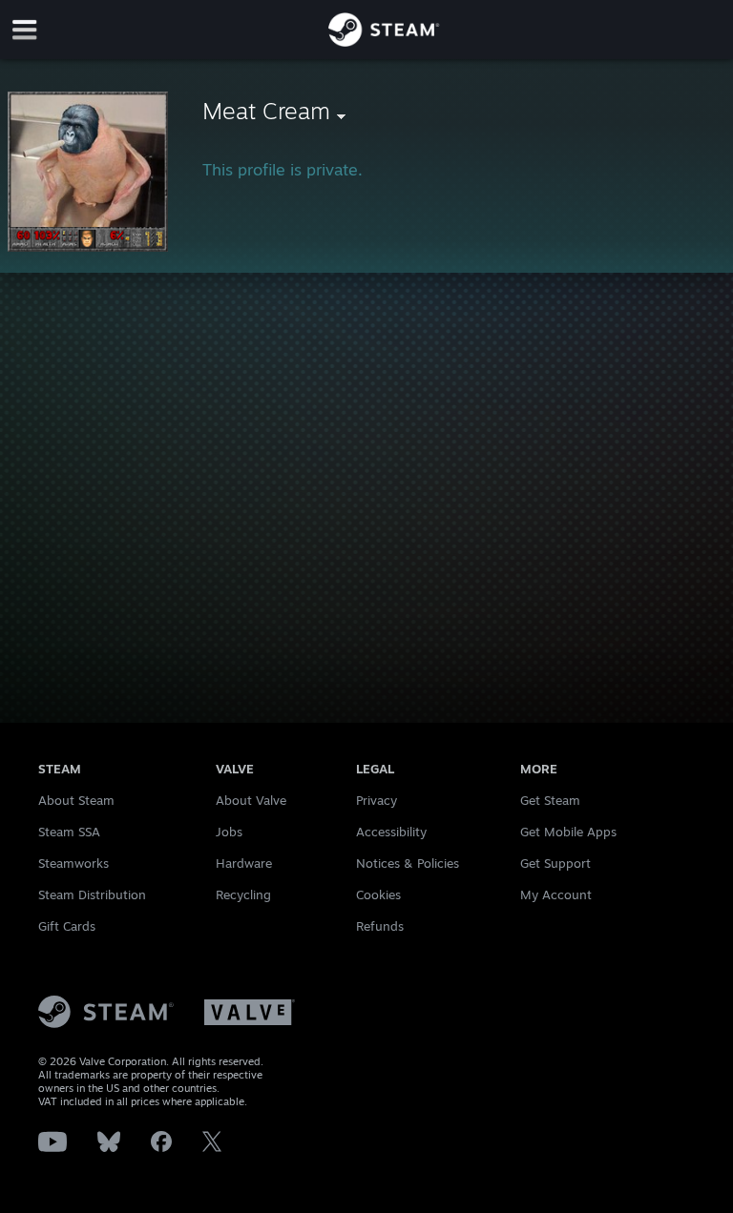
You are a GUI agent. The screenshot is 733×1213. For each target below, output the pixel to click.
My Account (556, 894)
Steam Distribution (92, 894)
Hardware (244, 863)
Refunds (380, 926)
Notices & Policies (407, 863)
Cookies (378, 894)
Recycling (243, 894)
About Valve (251, 800)
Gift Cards (66, 926)
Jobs (229, 831)
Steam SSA (69, 831)
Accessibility (391, 831)
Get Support (555, 863)
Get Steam (550, 800)
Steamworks (73, 863)
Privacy (376, 800)
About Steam (76, 800)
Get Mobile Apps (568, 831)
